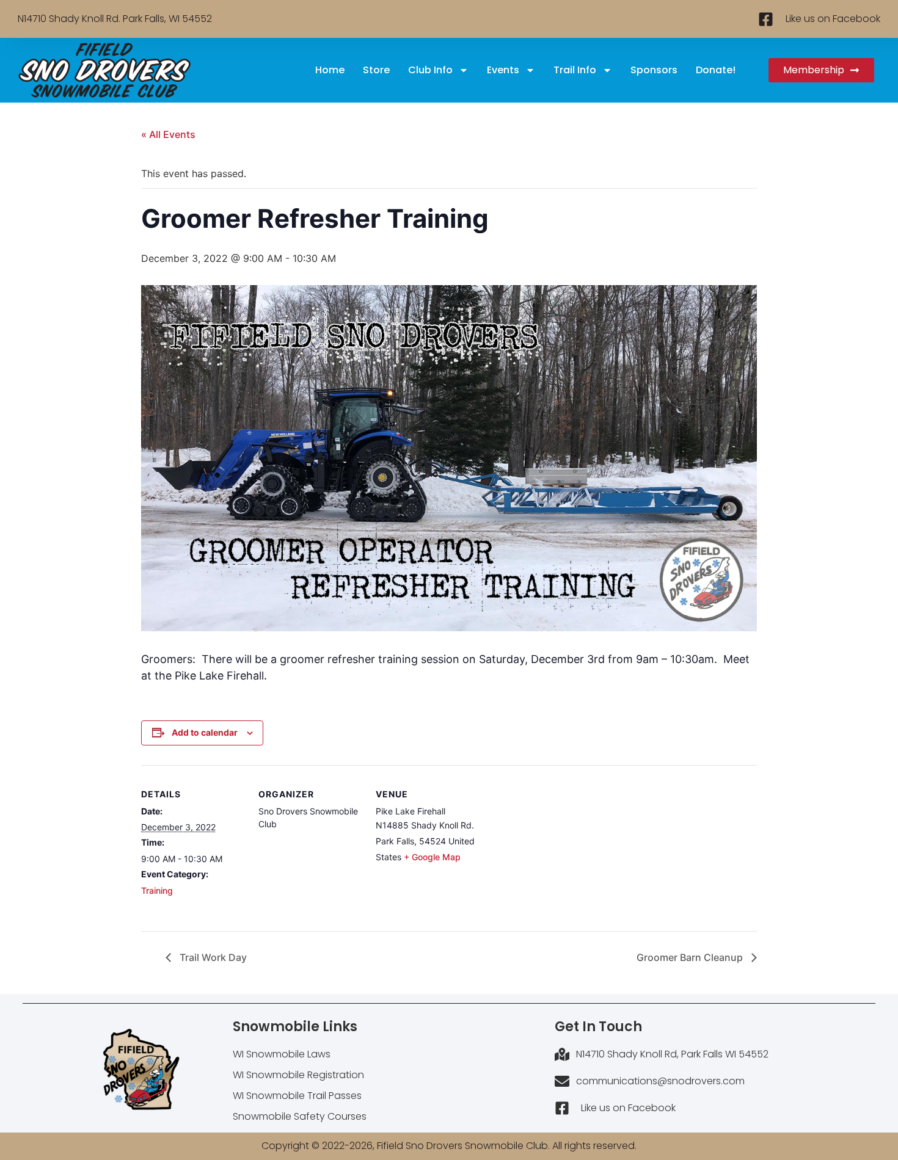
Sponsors (653, 70)
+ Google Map (432, 857)
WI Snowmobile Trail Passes (297, 1096)
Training (157, 890)
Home (330, 70)
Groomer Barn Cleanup (691, 957)
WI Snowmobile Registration (298, 1075)
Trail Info (574, 70)
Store (376, 70)
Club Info (430, 70)
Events (503, 70)
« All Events (168, 134)
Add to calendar (205, 732)
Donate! (716, 70)
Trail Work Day (212, 957)
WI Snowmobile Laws (281, 1054)
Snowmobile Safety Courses (300, 1116)
